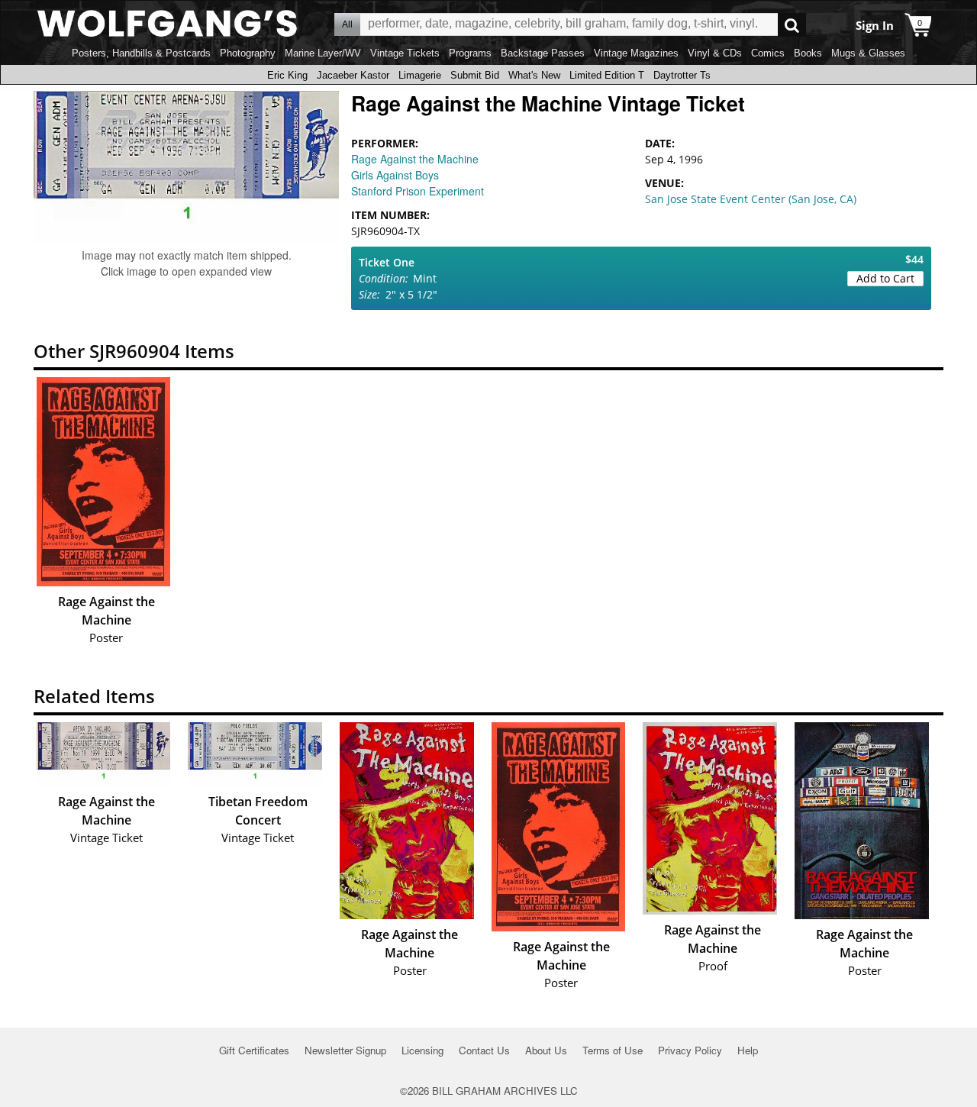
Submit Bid (474, 75)
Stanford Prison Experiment (417, 190)
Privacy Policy (690, 1050)
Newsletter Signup (345, 1050)
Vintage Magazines (636, 53)
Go (792, 25)
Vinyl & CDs (715, 53)
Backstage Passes (543, 53)
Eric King (287, 75)
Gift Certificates (254, 1050)
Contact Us (484, 1050)
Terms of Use (612, 1050)
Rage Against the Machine (415, 158)
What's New (534, 75)
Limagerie (419, 75)
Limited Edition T (606, 75)
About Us (546, 1050)
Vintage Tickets (405, 53)
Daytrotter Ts (682, 75)
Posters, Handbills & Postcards (141, 53)
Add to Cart (885, 278)
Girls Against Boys (395, 174)
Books (808, 53)
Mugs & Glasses (868, 53)
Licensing (422, 1050)
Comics (768, 53)
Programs (470, 53)
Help (747, 1050)
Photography (248, 53)
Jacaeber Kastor (353, 75)
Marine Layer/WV (323, 53)
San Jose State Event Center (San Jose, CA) (750, 199)
